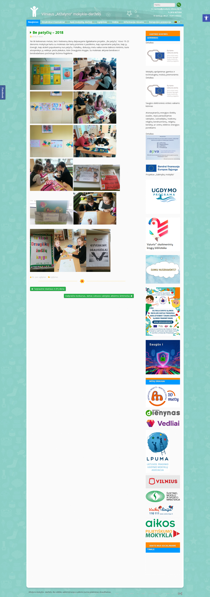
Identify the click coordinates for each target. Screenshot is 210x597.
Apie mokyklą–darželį (81, 22)
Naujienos (33, 22)
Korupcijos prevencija (160, 22)
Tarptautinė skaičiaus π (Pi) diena (48, 288)
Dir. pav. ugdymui (39, 277)
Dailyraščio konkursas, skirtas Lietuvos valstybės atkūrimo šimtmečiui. (98, 295)
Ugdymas (102, 22)
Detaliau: (150, 42)
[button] (206, 18)
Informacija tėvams (134, 22)
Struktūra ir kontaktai (53, 22)
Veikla (115, 22)
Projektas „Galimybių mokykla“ (160, 174)
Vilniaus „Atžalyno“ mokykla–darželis (71, 13)
